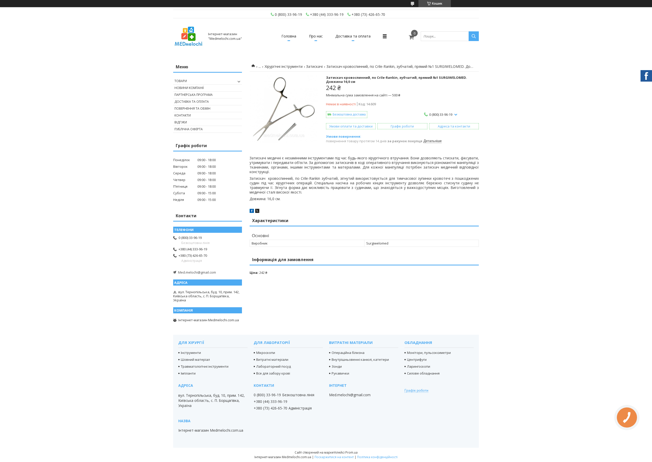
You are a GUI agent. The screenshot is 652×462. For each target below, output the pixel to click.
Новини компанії (189, 88)
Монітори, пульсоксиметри (429, 352)
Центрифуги (417, 359)
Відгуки (180, 122)
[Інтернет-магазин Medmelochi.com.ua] (188, 36)
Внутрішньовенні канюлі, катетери (360, 359)
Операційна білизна (348, 352)
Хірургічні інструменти (284, 66)
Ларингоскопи (418, 366)
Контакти (182, 115)
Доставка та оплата (353, 36)
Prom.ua (351, 452)
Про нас (316, 36)
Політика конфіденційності (377, 457)
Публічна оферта (188, 129)
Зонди (337, 366)
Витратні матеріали (272, 359)
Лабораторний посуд (273, 366)
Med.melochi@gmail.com (197, 272)
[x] (257, 211)
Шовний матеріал (195, 359)
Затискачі (314, 66)
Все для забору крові (273, 373)
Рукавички (340, 373)
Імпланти (188, 373)
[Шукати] (474, 36)
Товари (180, 81)
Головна (288, 36)
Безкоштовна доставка (349, 114)
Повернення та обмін (192, 108)
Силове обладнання (423, 373)
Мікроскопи (265, 352)
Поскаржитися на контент (334, 457)
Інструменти (191, 352)
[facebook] (252, 211)
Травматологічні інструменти (204, 366)
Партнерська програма (193, 95)
